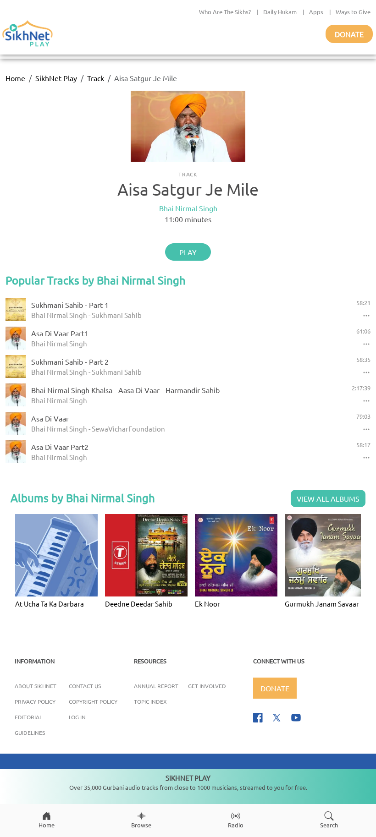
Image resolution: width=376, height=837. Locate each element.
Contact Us (85, 685)
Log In (77, 717)
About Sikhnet (35, 685)
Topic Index (150, 701)
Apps (316, 12)
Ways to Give (353, 12)
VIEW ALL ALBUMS (328, 498)
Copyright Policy (93, 701)
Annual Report (156, 685)
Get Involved (207, 685)
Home (15, 77)
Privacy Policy (35, 701)
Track (95, 77)
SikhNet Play (56, 77)
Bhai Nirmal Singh (188, 208)
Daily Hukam (280, 12)
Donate (349, 33)
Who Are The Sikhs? (225, 12)
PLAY (188, 252)
